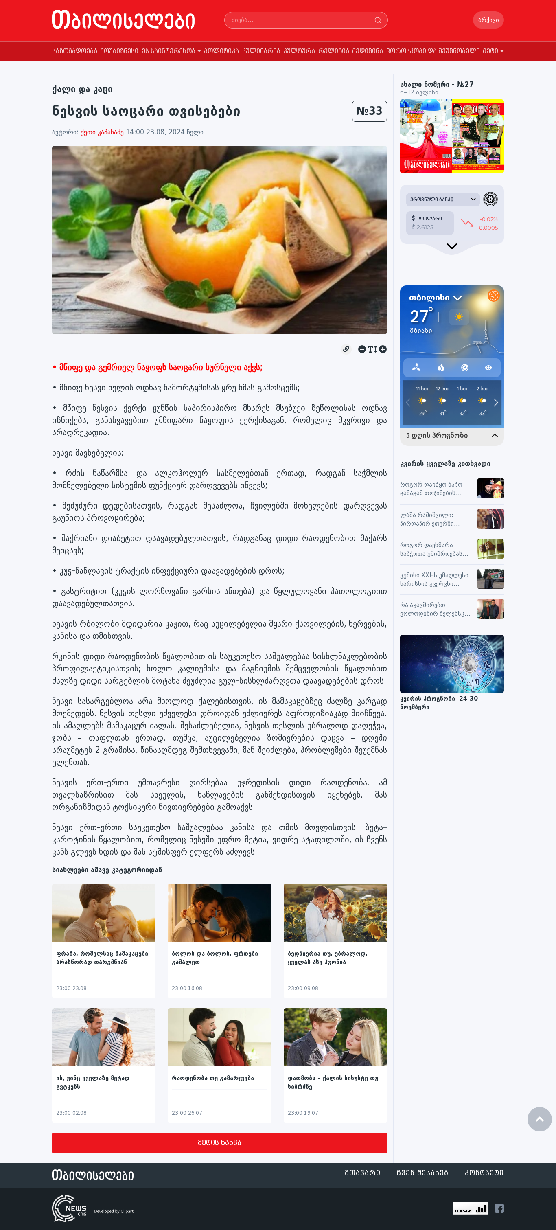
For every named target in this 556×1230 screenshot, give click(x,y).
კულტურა (299, 51)
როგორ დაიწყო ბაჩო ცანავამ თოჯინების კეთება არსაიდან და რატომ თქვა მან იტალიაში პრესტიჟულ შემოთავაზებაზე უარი (432, 489)
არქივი (488, 20)
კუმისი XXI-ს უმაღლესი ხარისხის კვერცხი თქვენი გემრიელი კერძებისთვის (434, 580)
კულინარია (261, 51)
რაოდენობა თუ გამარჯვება (213, 1078)
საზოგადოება (74, 51)
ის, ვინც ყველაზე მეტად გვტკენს (92, 1082)
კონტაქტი (484, 1173)
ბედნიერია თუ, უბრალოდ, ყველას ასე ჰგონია (328, 958)
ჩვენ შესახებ (423, 1173)
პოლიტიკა (221, 51)
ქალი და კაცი (82, 89)
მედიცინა (367, 51)
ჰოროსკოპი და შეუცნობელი (433, 51)
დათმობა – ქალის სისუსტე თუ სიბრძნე (333, 1082)
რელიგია (333, 51)
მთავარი (363, 1173)
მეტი (490, 51)
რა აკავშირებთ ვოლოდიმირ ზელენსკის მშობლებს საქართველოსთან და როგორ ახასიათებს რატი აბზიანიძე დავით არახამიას (435, 610)
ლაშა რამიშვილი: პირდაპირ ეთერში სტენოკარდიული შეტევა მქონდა (435, 520)
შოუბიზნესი (119, 51)
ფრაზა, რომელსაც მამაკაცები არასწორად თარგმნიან (102, 958)
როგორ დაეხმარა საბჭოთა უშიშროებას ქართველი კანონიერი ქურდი (432, 550)
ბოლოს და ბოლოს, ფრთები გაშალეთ (215, 958)
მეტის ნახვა (219, 1143)
